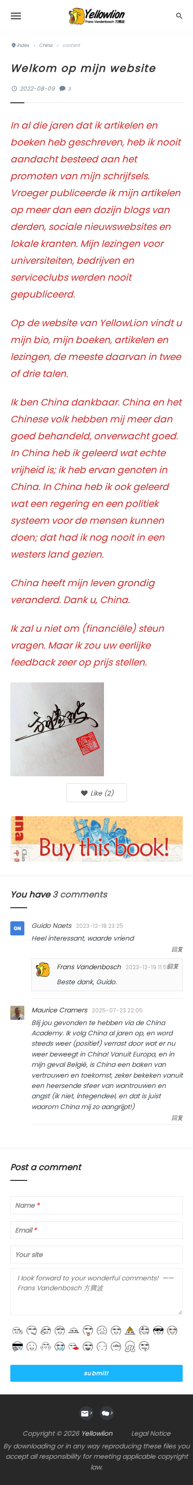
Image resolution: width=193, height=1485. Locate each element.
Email (26, 1230)
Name (27, 1205)
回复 (177, 949)
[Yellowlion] (96, 15)
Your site (29, 1254)
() (101, 793)
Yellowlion (96, 1433)
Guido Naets (51, 925)
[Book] (96, 838)
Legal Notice (151, 1433)
